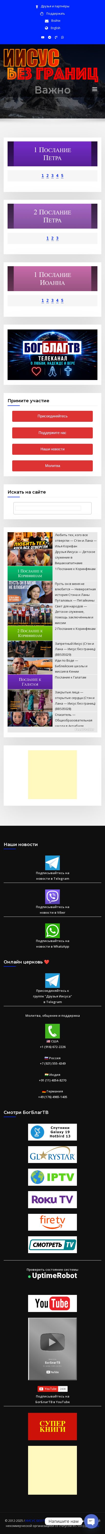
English (55, 28)
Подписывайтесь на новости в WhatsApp (52, 944)
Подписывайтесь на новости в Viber (52, 910)
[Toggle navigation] (94, 89)
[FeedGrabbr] (52, 729)
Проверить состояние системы (52, 1269)
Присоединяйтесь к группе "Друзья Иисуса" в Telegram (52, 996)
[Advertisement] (53, 774)
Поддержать (55, 13)
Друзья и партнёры (55, 6)
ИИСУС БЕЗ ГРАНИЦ (39, 1521)
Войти (55, 21)
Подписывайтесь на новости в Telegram (52, 876)
